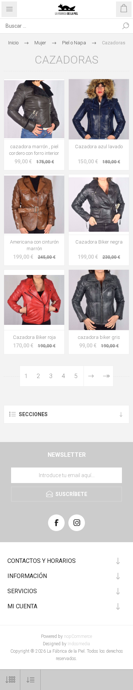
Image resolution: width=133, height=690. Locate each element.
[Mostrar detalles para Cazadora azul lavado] (99, 109)
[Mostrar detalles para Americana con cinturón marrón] (34, 204)
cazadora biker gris (99, 337)
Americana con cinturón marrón (34, 245)
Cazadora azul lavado (99, 146)
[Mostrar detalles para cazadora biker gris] (99, 300)
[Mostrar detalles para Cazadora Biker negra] (99, 204)
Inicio (13, 42)
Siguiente (91, 376)
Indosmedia (79, 643)
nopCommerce (78, 636)
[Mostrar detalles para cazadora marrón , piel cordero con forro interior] (34, 109)
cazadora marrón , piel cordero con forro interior (34, 150)
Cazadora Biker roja (34, 337)
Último (106, 376)
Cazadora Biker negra (99, 242)
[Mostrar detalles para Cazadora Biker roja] (34, 300)
